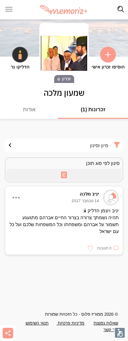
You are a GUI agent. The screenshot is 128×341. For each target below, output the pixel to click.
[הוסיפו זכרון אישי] (108, 55)
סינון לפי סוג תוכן (102, 163)
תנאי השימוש (37, 323)
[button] (108, 248)
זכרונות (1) (93, 109)
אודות (29, 109)
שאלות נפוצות (106, 323)
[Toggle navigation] (121, 9)
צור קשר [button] (110, 329)
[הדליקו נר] (20, 55)
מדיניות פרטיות (70, 323)
